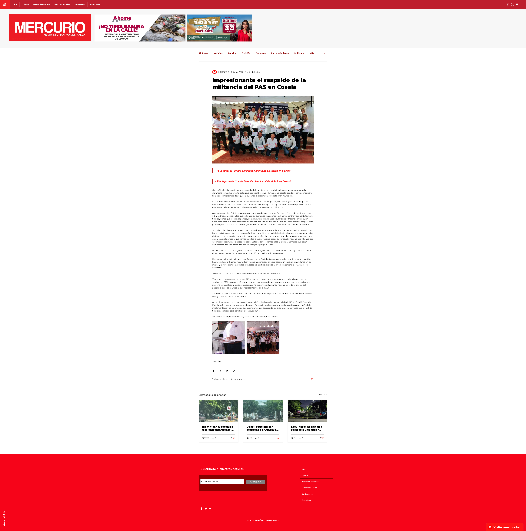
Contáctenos (307, 494)
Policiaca (299, 53)
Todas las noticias (309, 488)
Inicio (304, 469)
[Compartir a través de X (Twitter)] (220, 370)
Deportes (261, 53)
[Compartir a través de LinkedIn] (227, 370)
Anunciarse (306, 500)
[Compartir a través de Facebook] (213, 370)
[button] (324, 53)
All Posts (203, 53)
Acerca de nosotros (310, 481)
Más (312, 53)
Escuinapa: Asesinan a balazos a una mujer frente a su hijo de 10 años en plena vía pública (306, 428)
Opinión (246, 53)
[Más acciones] (312, 72)
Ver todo (323, 394)
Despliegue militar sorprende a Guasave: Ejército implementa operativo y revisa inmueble (262, 428)
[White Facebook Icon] (201, 508)
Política (232, 53)
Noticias (218, 53)
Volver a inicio (4, 518)
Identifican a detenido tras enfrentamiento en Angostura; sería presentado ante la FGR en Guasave (218, 428)
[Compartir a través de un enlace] (233, 370)
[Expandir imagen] (228, 337)
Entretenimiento (280, 53)
